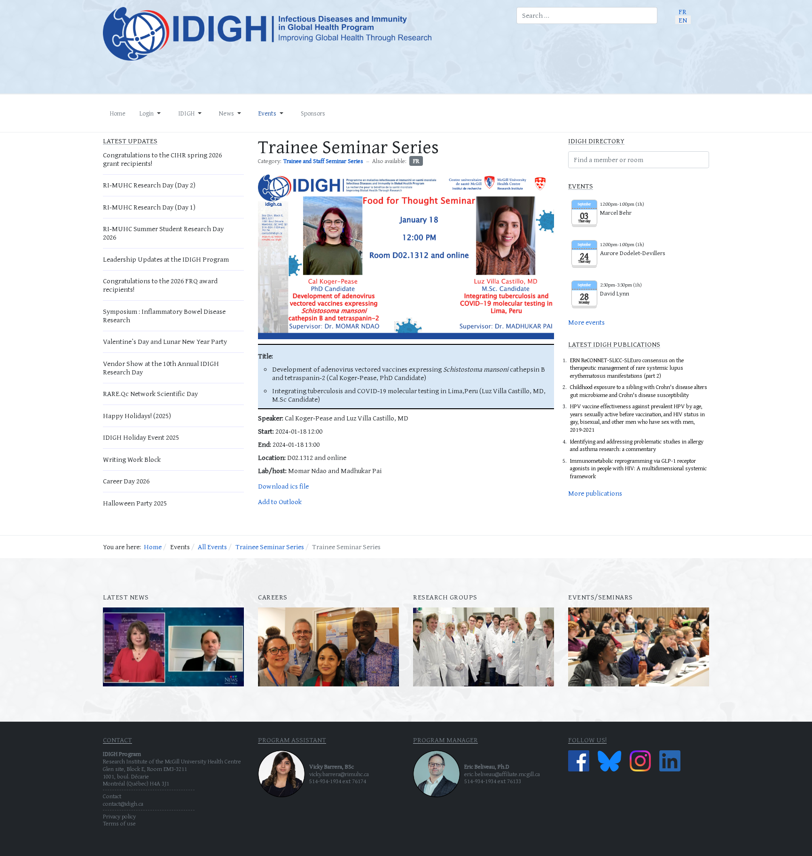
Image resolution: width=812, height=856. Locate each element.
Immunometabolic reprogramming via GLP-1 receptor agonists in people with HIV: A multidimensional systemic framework (638, 468)
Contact (112, 796)
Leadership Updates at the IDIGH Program (166, 259)
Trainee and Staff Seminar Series (323, 161)
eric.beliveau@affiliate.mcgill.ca (502, 774)
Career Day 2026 (126, 481)
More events (586, 322)
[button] (152, 113)
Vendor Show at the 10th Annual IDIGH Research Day (161, 367)
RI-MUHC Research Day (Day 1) (149, 207)
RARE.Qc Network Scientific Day (150, 393)
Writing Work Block (132, 459)
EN (683, 19)
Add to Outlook (280, 501)
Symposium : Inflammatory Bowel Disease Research (164, 315)
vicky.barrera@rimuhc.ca (339, 774)
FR (416, 160)
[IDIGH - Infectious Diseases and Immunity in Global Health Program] (302, 34)
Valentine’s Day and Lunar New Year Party (165, 341)
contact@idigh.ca (123, 803)
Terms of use (119, 823)
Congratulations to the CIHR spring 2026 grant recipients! (162, 159)
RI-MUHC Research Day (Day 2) (149, 185)
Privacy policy (119, 816)
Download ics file (283, 486)
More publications (595, 493)
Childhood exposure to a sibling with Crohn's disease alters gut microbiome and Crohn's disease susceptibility (638, 390)
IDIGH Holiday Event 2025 (141, 437)
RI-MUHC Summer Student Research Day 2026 (163, 233)
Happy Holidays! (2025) (137, 415)
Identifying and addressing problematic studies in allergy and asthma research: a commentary (636, 445)
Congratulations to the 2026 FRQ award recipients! (160, 285)
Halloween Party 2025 (135, 503)
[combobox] (586, 15)
